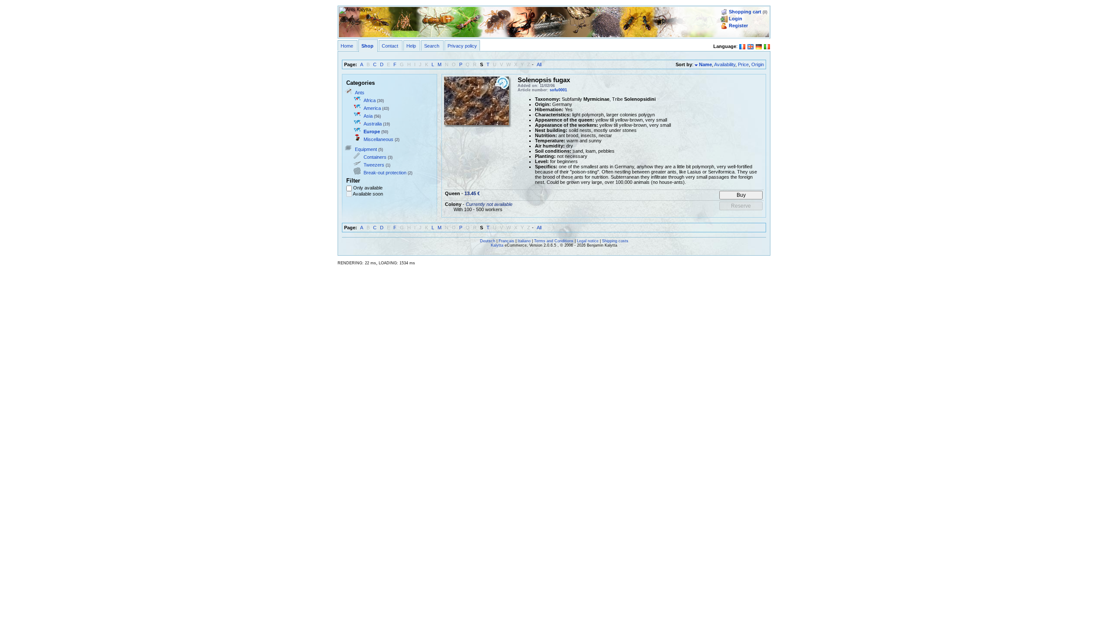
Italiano (524, 241)
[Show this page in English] (750, 45)
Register (738, 25)
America (372, 108)
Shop (367, 45)
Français (506, 241)
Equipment (366, 149)
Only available (368, 187)
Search (431, 45)
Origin (757, 64)
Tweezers (374, 164)
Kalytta (497, 245)
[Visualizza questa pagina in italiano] (766, 45)
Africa (370, 100)
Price (743, 64)
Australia (373, 123)
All (539, 64)
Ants (359, 92)
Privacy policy (462, 45)
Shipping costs (615, 241)
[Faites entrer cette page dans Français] (742, 45)
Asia (368, 116)
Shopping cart (745, 11)
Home (347, 45)
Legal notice (588, 241)
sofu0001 (558, 90)
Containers (375, 157)
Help (411, 45)
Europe (372, 131)
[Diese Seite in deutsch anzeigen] (758, 45)
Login (735, 18)
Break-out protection (385, 172)
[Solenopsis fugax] (476, 100)
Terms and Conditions (553, 241)
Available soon (368, 193)
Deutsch (487, 241)
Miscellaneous (378, 139)
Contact (390, 45)
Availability (724, 64)
